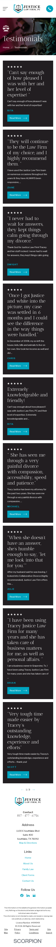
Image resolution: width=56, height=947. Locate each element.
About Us (28, 863)
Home (28, 857)
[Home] (27, 8)
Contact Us (28, 881)
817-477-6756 (28, 816)
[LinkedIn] (28, 895)
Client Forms (28, 875)
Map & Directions (28, 843)
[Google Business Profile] (34, 895)
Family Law (28, 869)
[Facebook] (21, 895)
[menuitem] (6, 931)
